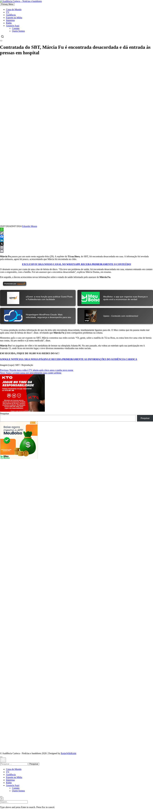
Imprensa (10, 20)
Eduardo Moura (29, 226)
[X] (76, 244)
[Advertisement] (76, 80)
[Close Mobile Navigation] (1, 40)
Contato (15, 28)
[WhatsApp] (76, 229)
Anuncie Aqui (12, 25)
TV (7, 12)
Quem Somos (18, 31)
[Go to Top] (1, 796)
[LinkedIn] (76, 240)
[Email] (76, 251)
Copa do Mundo (14, 9)
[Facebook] (76, 236)
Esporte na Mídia (14, 17)
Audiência (11, 15)
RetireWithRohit (68, 753)
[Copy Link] (76, 233)
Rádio (9, 23)
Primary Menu (7, 4)
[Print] (76, 247)
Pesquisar (4, 413)
